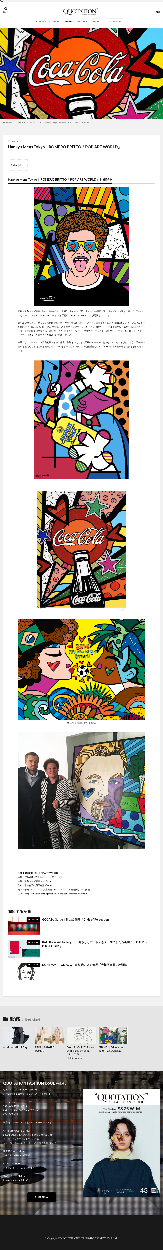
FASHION (41, 21)
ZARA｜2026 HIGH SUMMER (45, 1049)
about (9, 1225)
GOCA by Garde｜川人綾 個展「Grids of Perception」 (77, 919)
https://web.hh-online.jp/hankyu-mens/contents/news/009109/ (56, 893)
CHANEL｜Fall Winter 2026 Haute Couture (111, 1049)
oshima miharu (13, 1230)
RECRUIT (11, 1232)
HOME (9, 122)
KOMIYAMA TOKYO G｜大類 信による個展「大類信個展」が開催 (84, 964)
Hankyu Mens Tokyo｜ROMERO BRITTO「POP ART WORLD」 (66, 122)
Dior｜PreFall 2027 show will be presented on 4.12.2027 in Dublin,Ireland (80, 1052)
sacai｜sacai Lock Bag (15, 1047)
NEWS (32, 122)
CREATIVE (68, 21)
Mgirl (96, 21)
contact (10, 1227)
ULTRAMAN (114, 21)
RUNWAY (54, 21)
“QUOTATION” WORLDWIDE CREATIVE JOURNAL (90, 1238)
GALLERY (82, 21)
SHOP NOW (41, 1197)
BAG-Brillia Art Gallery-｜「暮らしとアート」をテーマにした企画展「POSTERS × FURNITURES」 (94, 944)
